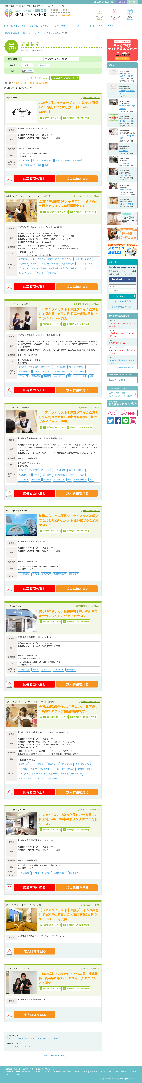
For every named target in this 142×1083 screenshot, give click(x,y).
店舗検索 (56, 33)
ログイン (132, 2)
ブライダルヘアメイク (102, 26)
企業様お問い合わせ (46, 1069)
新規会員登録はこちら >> (122, 307)
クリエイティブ (26, 1046)
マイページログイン (41, 1071)
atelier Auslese (125, 190)
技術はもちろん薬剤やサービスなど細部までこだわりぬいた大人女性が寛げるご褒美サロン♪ (68, 520)
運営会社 (124, 1071)
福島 (56, 1038)
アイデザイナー (80, 26)
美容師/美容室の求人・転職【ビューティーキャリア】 (25, 13)
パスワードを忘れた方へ (122, 301)
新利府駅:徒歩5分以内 (90, 702)
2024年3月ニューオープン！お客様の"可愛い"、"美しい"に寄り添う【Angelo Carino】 (68, 107)
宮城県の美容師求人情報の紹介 (53, 1055)
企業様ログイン (28, 1069)
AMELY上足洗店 (126, 76)
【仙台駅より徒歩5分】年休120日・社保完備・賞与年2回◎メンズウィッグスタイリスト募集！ (68, 978)
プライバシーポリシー (109, 1071)
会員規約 (93, 1071)
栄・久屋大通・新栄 (33, 1038)
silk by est (123, 151)
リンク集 (16, 1074)
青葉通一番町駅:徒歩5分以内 (88, 304)
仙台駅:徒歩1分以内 (91, 905)
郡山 (50, 1038)
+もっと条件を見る (38, 78)
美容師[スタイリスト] (16, 26)
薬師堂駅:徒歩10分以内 (90, 809)
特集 (130, 18)
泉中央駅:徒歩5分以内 (90, 407)
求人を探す (99, 18)
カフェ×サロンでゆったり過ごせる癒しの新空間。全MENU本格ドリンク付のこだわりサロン (68, 819)
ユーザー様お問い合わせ (62, 1071)
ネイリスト (62, 26)
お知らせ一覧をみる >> (126, 367)
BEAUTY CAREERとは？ (104, 2)
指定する (45, 65)
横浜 (45, 1038)
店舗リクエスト (80, 1071)
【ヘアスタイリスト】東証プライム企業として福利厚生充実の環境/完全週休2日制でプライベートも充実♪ (69, 314)
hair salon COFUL (126, 204)
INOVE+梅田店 (125, 175)
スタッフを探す (114, 18)
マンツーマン (12, 1046)
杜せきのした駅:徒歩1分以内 (88, 196)
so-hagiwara (124, 163)
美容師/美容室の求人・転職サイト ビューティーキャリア (27, 33)
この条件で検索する (64, 77)
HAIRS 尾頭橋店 (126, 121)
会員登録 (121, 2)
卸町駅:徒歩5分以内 (91, 511)
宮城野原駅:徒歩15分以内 (89, 606)
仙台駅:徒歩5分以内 (91, 98)
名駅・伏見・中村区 (15, 1038)
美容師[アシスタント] (41, 26)
